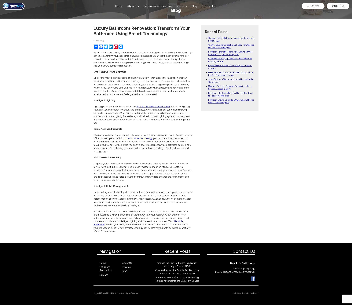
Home (119, 6)
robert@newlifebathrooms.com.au (238, 272)
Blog (194, 6)
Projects (182, 6)
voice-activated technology (138, 138)
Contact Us (208, 6)
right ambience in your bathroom (153, 106)
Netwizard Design (251, 293)
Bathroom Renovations (157, 6)
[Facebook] (253, 278)
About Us (133, 6)
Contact (104, 275)
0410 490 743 (313, 6)
